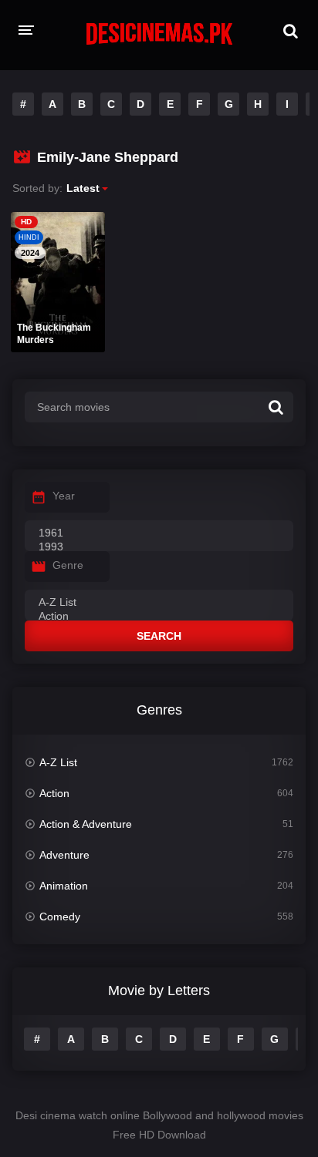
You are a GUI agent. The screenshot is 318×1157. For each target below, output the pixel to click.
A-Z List (58, 762)
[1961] (159, 533)
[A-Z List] (159, 603)
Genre (67, 565)
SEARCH (159, 636)
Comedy (59, 916)
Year (63, 495)
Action (54, 793)
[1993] (159, 547)
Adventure (64, 855)
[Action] (159, 617)
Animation (63, 886)
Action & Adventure (85, 824)
